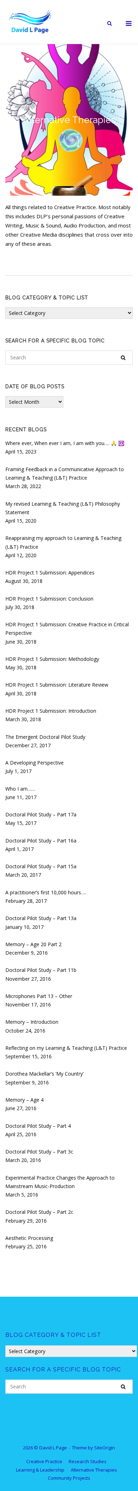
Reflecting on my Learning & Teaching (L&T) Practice (66, 1048)
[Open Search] (110, 24)
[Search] (123, 358)
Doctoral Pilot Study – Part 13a (40, 918)
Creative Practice (44, 1461)
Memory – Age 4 (24, 1099)
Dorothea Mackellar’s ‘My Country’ (44, 1073)
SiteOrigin (104, 1447)
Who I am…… (20, 788)
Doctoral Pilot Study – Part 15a (40, 866)
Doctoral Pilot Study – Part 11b (40, 970)
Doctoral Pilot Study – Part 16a (40, 840)
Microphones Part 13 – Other (38, 996)
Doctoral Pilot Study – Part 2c (39, 1212)
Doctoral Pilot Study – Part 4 (38, 1125)
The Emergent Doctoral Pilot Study (45, 737)
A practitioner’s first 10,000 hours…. (45, 892)
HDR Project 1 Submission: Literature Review (56, 684)
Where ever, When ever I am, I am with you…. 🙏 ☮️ (64, 443)
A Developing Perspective (34, 762)
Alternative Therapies (94, 1470)
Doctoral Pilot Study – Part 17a (40, 814)
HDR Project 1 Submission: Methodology (52, 659)
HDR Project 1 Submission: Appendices (49, 572)
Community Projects (69, 1478)
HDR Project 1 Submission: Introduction (50, 710)
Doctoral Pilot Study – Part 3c (39, 1151)
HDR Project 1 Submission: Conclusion (49, 598)
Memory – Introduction (31, 1021)
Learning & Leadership (40, 1470)
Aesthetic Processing (29, 1238)
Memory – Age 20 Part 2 (33, 944)
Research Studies (88, 1461)
